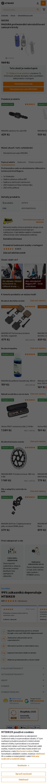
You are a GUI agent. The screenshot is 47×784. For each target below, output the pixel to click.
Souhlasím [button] (24, 765)
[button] (40, 754)
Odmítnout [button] (23, 780)
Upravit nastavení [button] (24, 774)
